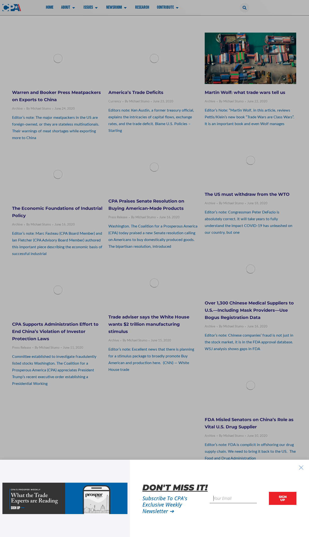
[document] (154, 268)
